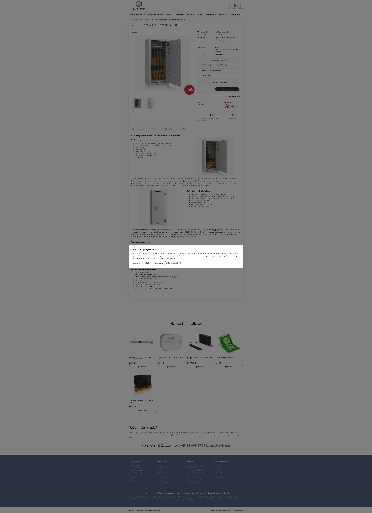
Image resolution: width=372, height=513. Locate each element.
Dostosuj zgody (158, 263)
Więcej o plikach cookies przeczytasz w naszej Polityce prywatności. (155, 258)
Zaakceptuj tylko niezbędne (141, 263)
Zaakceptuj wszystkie (172, 263)
